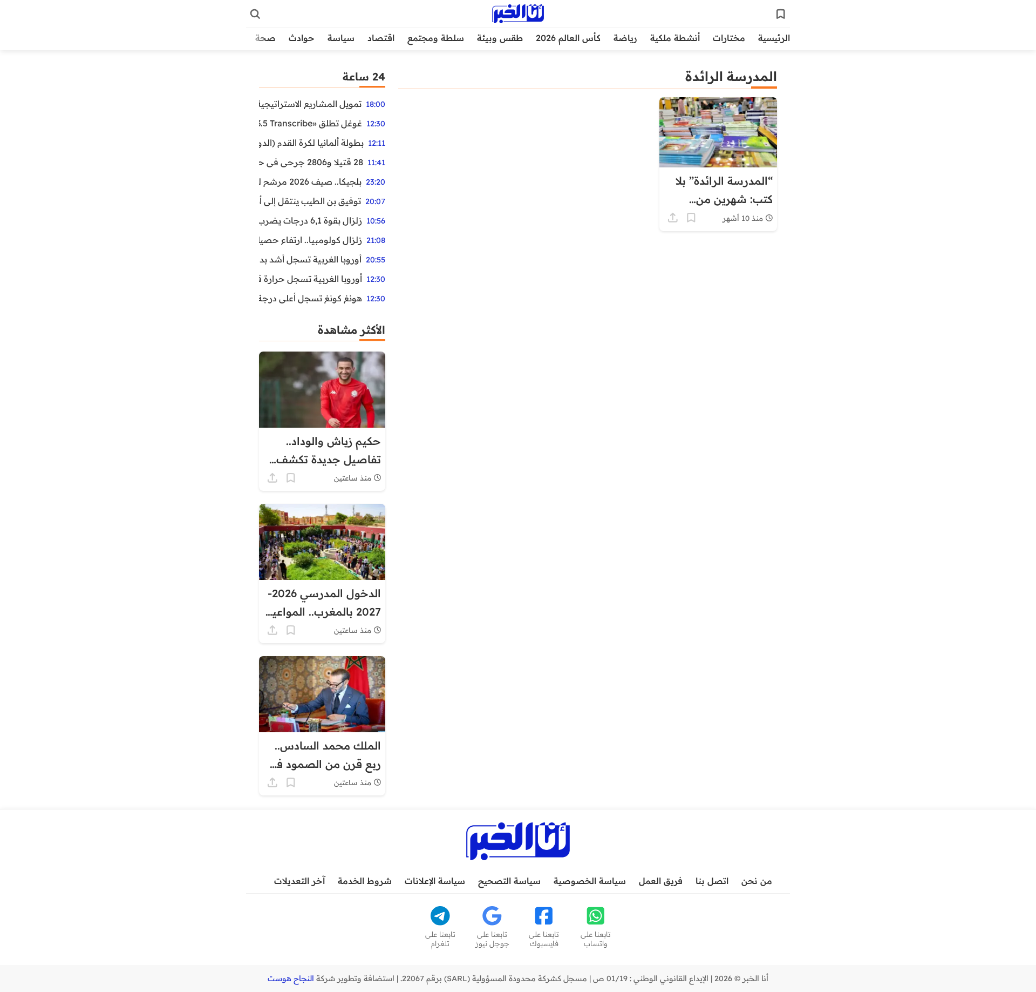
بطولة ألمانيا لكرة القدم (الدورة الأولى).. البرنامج (311, 142)
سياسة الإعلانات (435, 880)
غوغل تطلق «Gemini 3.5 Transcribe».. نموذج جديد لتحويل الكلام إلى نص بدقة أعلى (310, 123)
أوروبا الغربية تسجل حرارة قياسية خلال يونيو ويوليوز (310, 278)
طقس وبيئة (500, 37)
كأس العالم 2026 (568, 37)
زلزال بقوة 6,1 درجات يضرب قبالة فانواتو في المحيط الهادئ (310, 220)
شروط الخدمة (365, 880)
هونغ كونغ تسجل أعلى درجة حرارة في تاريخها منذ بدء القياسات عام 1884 (310, 298)
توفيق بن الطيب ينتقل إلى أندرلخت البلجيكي (310, 200)
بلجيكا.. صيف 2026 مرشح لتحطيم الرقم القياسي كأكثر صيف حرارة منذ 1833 (310, 181)
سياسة (341, 37)
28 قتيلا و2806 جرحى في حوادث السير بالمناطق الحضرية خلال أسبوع (311, 162)
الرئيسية (774, 37)
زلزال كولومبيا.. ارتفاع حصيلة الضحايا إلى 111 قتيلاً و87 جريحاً (310, 239)
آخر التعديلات (299, 880)
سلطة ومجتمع (435, 37)
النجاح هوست (291, 978)
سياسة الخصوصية (590, 880)
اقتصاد (380, 37)
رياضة (625, 37)
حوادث (302, 37)
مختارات (729, 37)
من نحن (756, 880)
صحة (265, 37)
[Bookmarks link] (781, 14)
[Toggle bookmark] (691, 217)
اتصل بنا (712, 880)
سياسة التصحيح (509, 880)
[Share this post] (673, 217)
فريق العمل (661, 880)
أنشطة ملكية (675, 37)
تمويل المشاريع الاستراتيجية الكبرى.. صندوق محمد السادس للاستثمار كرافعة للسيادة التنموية (310, 103)
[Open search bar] (255, 14)
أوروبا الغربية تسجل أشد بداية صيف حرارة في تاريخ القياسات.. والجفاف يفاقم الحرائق (310, 259)
